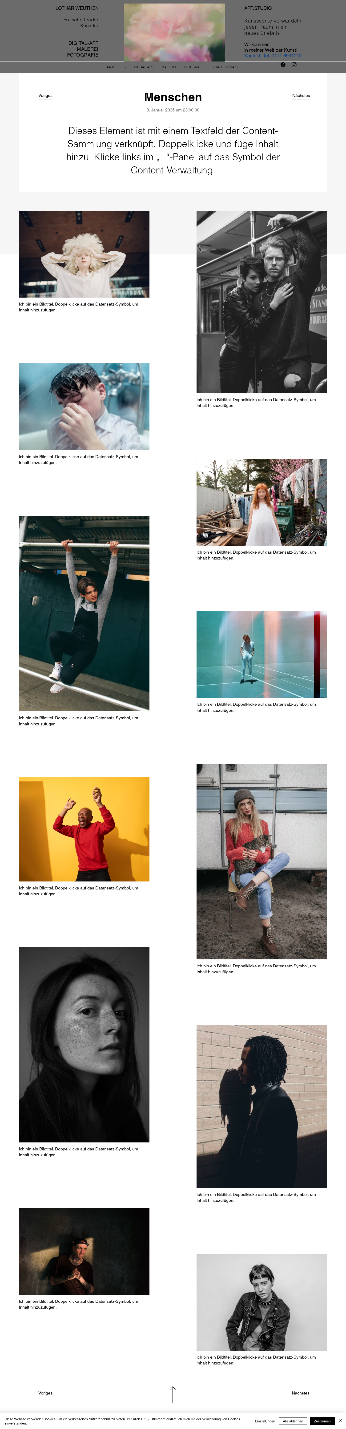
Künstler (89, 25)
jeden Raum (259, 27)
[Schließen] (340, 1421)
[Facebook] (283, 64)
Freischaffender (81, 20)
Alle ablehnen (293, 1421)
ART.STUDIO (258, 8)
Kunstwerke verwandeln (272, 21)
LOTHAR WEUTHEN (77, 8)
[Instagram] (294, 64)
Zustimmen (322, 1421)
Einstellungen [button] (265, 1421)
